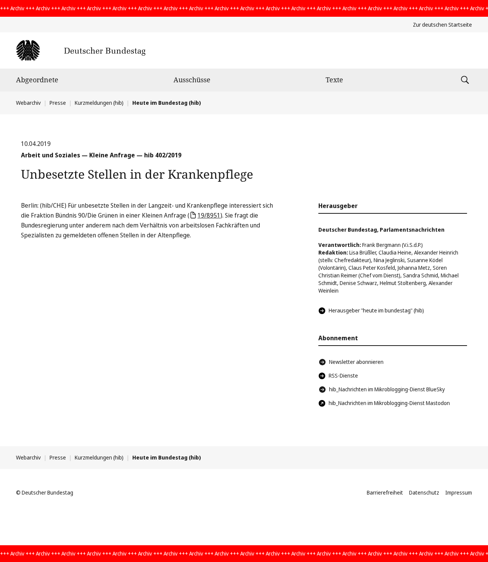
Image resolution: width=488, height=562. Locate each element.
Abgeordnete (37, 79)
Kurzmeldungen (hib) (99, 102)
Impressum (458, 492)
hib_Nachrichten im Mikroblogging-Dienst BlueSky (387, 389)
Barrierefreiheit (385, 492)
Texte (334, 79)
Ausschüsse (191, 79)
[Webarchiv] (80, 50)
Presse (58, 102)
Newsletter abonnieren (356, 361)
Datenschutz (424, 492)
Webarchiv (28, 102)
